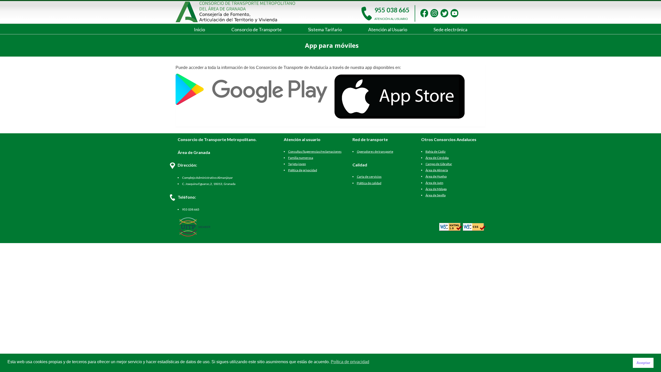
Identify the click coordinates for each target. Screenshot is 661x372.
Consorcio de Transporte (256, 29)
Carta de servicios (369, 177)
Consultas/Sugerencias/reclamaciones (315, 151)
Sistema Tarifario (325, 29)
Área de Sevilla (436, 195)
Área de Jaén (434, 183)
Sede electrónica (450, 29)
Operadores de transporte (375, 151)
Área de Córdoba (437, 158)
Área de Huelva (436, 176)
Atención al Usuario (387, 29)
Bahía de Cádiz (436, 151)
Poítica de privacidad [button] (350, 362)
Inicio (199, 29)
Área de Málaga (436, 189)
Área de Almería (437, 170)
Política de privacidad (302, 170)
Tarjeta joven (297, 164)
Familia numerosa (300, 158)
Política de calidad (369, 183)
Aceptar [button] (643, 363)
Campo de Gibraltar (439, 164)
